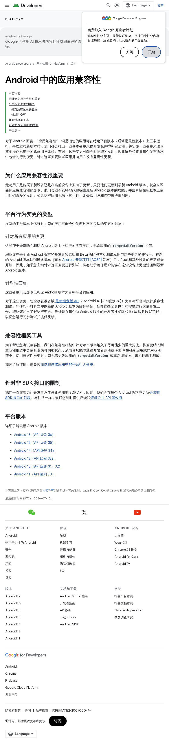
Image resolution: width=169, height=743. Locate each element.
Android (11, 535)
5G (62, 571)
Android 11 (12, 638)
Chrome (11, 674)
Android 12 (12, 631)
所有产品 (11, 695)
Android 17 (12, 596)
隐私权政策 (67, 564)
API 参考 (65, 610)
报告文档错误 (123, 603)
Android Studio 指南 (74, 596)
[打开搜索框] (108, 5)
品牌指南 (42, 710)
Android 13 (12, 624)
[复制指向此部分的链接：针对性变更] (31, 283)
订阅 (57, 721)
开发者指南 (67, 603)
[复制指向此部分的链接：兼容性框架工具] (46, 336)
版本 (73, 64)
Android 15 (12, 610)
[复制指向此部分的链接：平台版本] (30, 416)
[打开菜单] (7, 5)
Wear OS (120, 543)
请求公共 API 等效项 (106, 398)
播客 (8, 578)
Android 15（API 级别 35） (34, 443)
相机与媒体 (67, 557)
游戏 (63, 535)
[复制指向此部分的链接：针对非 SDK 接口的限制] (65, 383)
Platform (14, 19)
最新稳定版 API (67, 301)
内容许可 (48, 490)
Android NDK (69, 624)
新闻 (8, 564)
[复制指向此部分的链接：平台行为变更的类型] (57, 214)
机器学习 (66, 543)
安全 (8, 550)
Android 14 (13, 617)
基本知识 (42, 64)
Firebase (11, 681)
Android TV (122, 564)
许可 (28, 710)
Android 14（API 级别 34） (35, 450)
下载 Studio (68, 617)
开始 (151, 52)
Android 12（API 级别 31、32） (38, 466)
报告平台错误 (123, 596)
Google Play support (128, 610)
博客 (8, 571)
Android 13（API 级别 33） (34, 458)
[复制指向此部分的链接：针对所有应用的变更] (48, 236)
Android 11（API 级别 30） (34, 474)
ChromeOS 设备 (125, 550)
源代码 (10, 557)
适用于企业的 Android (20, 543)
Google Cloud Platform (21, 688)
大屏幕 (119, 535)
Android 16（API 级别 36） (34, 435)
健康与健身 (67, 550)
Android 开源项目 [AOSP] (82, 260)
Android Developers (18, 64)
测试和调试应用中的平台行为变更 (66, 364)
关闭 (129, 52)
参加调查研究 (123, 617)
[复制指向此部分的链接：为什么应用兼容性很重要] (67, 175)
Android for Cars (126, 557)
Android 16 (13, 603)
